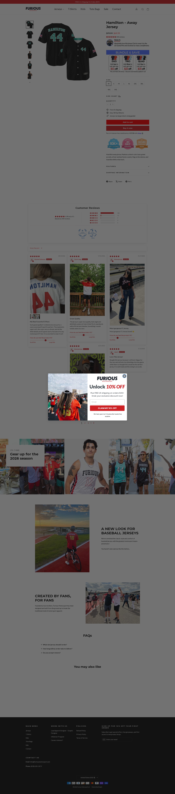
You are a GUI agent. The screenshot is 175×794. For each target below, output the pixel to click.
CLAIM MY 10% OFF (107, 408)
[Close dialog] (124, 376)
